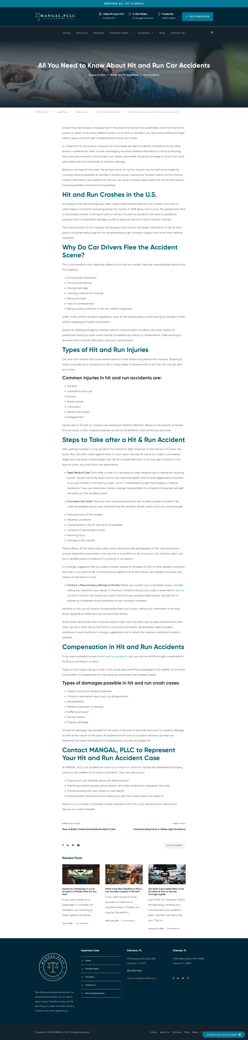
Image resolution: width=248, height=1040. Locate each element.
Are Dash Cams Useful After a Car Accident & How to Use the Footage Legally (166, 891)
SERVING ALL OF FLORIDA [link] (124, 3)
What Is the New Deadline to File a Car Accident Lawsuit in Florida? (123, 890)
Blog (162, 32)
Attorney (98, 32)
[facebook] (173, 978)
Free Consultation (199, 16)
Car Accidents (151, 75)
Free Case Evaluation (95, 993)
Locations (144, 32)
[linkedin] (178, 978)
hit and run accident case (117, 656)
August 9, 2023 (97, 75)
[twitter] (183, 978)
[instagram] (188, 978)
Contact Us (178, 32)
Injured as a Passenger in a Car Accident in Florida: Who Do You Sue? (79, 891)
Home (66, 32)
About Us (82, 32)
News (195, 1032)
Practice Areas (119, 32)
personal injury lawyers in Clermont (120, 767)
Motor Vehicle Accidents (124, 75)
